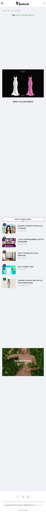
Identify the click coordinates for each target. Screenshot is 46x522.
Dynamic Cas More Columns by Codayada (30, 227)
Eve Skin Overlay (23, 361)
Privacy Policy (38, 505)
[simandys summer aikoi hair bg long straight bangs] (9, 283)
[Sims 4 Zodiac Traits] (9, 269)
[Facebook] (18, 496)
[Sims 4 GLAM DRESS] (23, 83)
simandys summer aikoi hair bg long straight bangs (30, 281)
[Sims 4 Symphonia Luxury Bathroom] (9, 256)
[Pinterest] (28, 496)
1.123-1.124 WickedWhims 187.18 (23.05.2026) (30, 240)
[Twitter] (23, 496)
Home (4, 10)
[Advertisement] (23, 43)
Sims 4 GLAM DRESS (23, 102)
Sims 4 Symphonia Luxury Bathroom (28, 254)
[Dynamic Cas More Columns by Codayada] (9, 229)
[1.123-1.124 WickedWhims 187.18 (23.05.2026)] (9, 242)
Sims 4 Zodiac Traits (26, 267)
